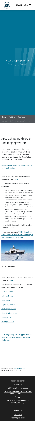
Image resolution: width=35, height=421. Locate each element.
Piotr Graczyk (6, 317)
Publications (22, 117)
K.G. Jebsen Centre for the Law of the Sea (16, 121)
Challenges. (5, 340)
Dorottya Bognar (7, 322)
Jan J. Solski (5, 300)
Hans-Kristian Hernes (9, 313)
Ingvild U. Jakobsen (8, 304)
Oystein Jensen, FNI (8, 309)
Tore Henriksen (7, 292)
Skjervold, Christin (19, 368)
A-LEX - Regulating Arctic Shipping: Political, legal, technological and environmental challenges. (17, 235)
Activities (12, 117)
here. (12, 280)
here (16, 179)
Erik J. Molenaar (7, 296)
